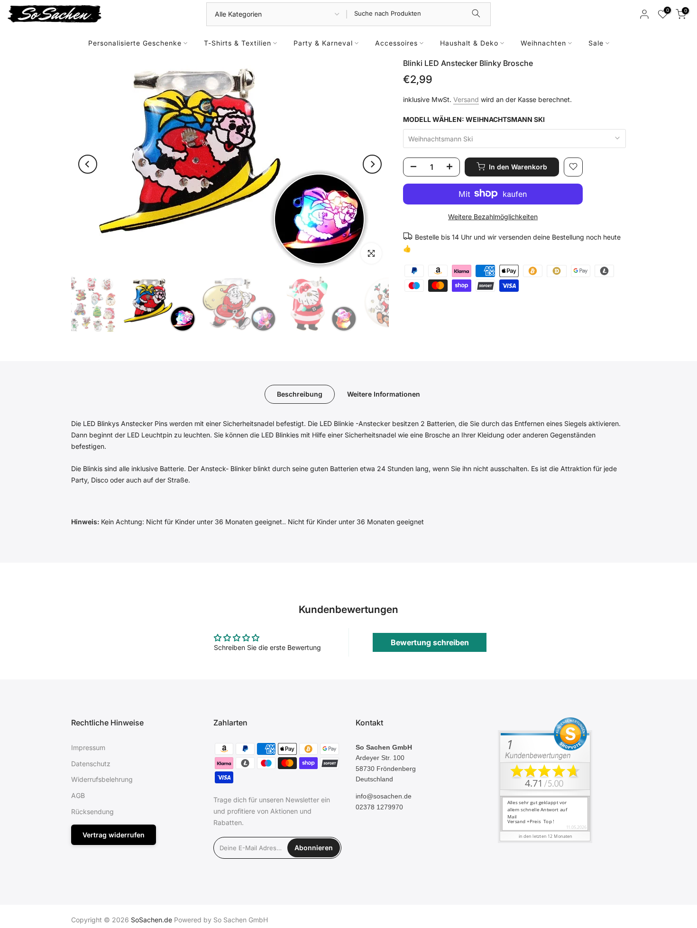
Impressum (88, 747)
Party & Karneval (323, 43)
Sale (596, 43)
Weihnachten (543, 43)
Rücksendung (92, 811)
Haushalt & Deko (469, 43)
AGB (78, 795)
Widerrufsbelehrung (102, 779)
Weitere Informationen (383, 394)
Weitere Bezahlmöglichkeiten (493, 216)
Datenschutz (90, 764)
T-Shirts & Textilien (237, 43)
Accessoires (396, 43)
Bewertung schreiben (430, 642)
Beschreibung (299, 394)
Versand (466, 99)
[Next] (372, 164)
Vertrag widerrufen (114, 835)
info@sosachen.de (384, 796)
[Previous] (87, 164)
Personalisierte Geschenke (135, 43)
